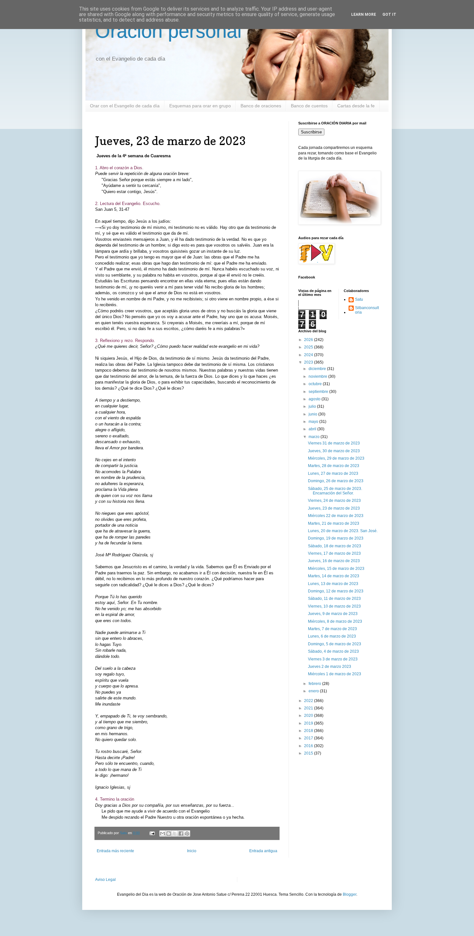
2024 (309, 355)
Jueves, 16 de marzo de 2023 (334, 561)
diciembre (318, 368)
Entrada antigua (263, 851)
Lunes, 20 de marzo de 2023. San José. (343, 531)
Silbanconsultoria (367, 310)
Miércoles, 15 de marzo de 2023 (336, 568)
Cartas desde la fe (356, 105)
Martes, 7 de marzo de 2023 (332, 629)
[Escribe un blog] (168, 833)
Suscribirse (311, 132)
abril (313, 429)
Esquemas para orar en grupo (200, 105)
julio (313, 406)
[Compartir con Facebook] (181, 833)
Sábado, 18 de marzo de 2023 (334, 546)
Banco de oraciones (261, 105)
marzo (315, 436)
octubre (316, 384)
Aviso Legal (105, 879)
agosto (315, 399)
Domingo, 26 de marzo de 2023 (335, 481)
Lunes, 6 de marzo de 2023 (332, 636)
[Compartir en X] (175, 833)
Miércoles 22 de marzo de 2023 (335, 515)
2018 (309, 730)
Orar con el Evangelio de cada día (125, 105)
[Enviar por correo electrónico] (162, 833)
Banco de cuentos (309, 105)
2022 (309, 700)
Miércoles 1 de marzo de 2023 (334, 674)
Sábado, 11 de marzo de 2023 (334, 598)
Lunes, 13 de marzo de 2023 (333, 583)
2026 (309, 339)
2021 (309, 708)
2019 (309, 723)
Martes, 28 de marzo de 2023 (333, 465)
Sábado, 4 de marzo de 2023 (333, 651)
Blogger (349, 894)
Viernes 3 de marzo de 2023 (333, 659)
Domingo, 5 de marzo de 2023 (334, 644)
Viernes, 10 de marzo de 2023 (334, 606)
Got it (389, 14)
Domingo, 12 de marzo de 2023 (335, 591)
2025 (309, 347)
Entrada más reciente (115, 851)
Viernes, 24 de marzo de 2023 (334, 500)
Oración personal (168, 31)
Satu (359, 299)
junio (313, 414)
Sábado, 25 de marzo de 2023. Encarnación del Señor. (335, 490)
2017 (309, 738)
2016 (309, 746)
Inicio (191, 851)
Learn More (363, 14)
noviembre (318, 376)
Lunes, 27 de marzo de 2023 (333, 473)
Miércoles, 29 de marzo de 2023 (336, 458)
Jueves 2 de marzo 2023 (329, 666)
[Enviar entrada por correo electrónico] (152, 833)
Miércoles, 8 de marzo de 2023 (335, 621)
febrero (315, 683)
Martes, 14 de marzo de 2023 (333, 576)
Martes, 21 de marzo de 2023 (333, 523)
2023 (309, 362)
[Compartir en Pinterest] (187, 833)
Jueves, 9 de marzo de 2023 (333, 613)
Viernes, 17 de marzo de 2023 (334, 553)
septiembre (319, 391)
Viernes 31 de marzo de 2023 (334, 443)
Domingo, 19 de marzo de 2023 (335, 538)
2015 (309, 753)
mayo (314, 421)
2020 (309, 715)
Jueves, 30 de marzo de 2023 (334, 451)
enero (314, 691)
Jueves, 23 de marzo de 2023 (334, 508)
